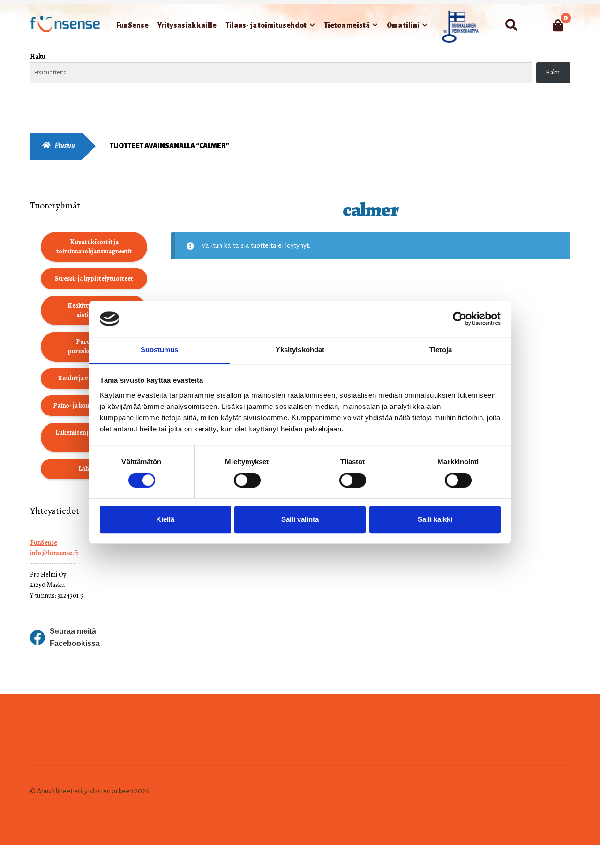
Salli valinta (300, 519)
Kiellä (165, 519)
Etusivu (65, 145)
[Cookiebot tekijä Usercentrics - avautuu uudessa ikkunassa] (460, 319)
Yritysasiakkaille (187, 25)
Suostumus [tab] (160, 350)
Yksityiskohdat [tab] (300, 350)
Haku (37, 56)
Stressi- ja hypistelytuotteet (94, 278)
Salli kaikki (435, 519)
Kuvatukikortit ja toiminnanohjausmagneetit (94, 246)
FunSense (132, 25)
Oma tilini (403, 25)
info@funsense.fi (54, 553)
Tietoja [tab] (440, 350)
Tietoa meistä (347, 25)
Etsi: (511, 25)
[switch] (247, 480)
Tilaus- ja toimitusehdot (266, 25)
